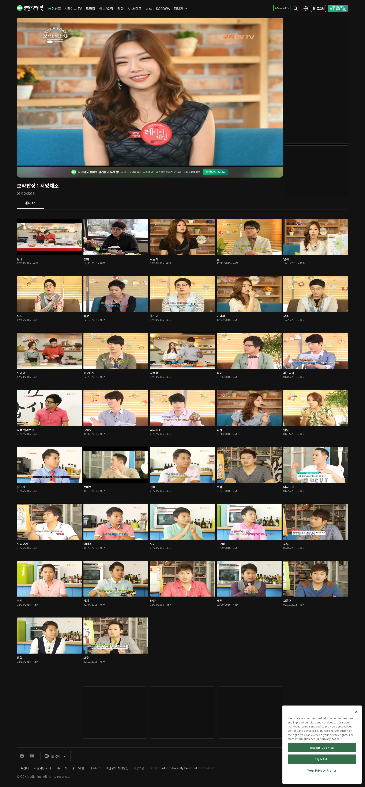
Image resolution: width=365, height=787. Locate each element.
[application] (150, 92)
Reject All (322, 759)
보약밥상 (26, 185)
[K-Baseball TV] (281, 8)
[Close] (356, 711)
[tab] (30, 203)
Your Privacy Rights (321, 770)
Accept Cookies (322, 748)
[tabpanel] (182, 443)
